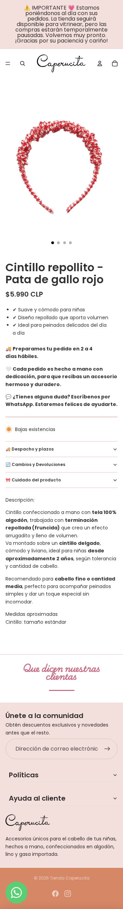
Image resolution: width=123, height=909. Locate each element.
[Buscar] (22, 63)
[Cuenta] (99, 63)
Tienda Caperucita (70, 878)
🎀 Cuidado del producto (33, 480)
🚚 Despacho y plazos (29, 449)
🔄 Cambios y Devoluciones (35, 464)
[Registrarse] (107, 749)
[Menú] (8, 63)
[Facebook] (55, 893)
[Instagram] (68, 893)
